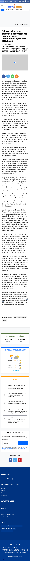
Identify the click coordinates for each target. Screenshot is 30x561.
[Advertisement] (15, 17)
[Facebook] (10, 460)
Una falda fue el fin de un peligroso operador (17, 10)
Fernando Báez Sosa (7, 526)
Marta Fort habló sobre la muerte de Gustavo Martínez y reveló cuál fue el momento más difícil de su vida (16, 387)
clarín (4, 320)
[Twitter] (15, 460)
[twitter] (8, 76)
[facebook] (4, 76)
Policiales (3, 493)
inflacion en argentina (8, 528)
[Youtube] (20, 460)
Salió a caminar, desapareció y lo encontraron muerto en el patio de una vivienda (17, 403)
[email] (17, 76)
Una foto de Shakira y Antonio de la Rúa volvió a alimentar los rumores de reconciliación (17, 395)
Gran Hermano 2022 (7, 531)
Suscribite (22, 443)
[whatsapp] (12, 76)
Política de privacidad (7, 448)
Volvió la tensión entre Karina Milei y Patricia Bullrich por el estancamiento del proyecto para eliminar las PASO (17, 411)
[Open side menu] (2, 5)
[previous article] (27, 10)
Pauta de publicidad (6, 517)
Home (2, 512)
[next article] (24, 10)
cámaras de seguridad (20, 317)
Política (3, 490)
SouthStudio (18, 556)
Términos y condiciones (7, 514)
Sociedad (3, 488)
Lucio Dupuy (18, 526)
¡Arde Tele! (4, 495)
